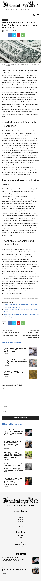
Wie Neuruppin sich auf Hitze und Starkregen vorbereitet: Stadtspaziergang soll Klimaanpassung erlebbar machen (14, 468)
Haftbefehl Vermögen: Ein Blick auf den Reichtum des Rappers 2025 (14, 372)
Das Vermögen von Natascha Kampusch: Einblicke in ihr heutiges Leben (15, 349)
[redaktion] (3, 31)
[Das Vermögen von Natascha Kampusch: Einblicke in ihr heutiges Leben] (33, 351)
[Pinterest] (18, 35)
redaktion (7, 31)
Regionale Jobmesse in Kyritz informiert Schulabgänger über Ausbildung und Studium (13, 443)
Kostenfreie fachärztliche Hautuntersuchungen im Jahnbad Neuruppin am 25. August (13, 432)
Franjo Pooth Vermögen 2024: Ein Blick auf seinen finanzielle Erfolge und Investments (15, 361)
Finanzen (4, 20)
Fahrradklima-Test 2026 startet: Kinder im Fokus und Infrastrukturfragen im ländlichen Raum (13, 455)
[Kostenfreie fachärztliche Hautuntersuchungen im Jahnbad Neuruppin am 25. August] (28, 432)
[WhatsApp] (23, 35)
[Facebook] (10, 35)
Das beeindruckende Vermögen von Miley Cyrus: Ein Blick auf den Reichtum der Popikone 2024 (31, 335)
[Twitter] (14, 35)
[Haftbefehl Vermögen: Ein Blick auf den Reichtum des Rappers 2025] (33, 374)
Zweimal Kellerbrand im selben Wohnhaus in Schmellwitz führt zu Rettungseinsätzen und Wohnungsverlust (13, 481)
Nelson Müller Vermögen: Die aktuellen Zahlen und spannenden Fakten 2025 (10, 334)
